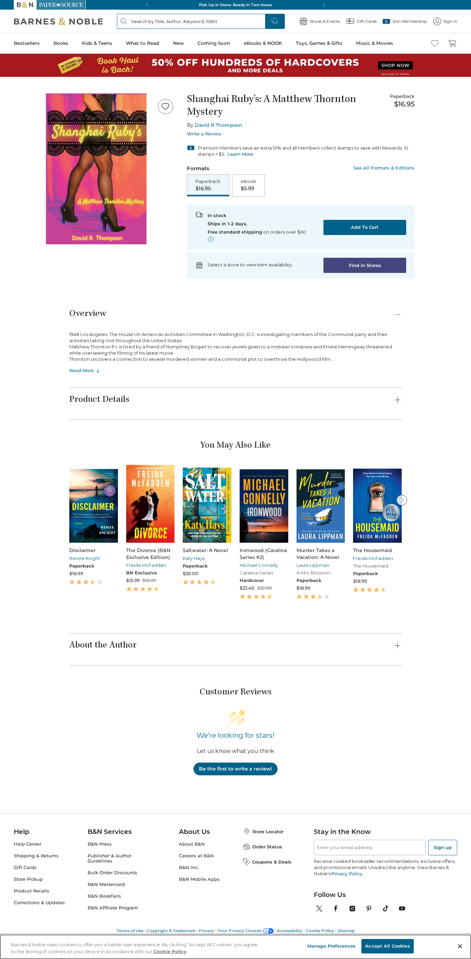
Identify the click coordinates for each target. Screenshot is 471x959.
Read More (81, 370)
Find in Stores (365, 265)
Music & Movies (374, 43)
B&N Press (100, 844)
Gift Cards (25, 867)
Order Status (267, 846)
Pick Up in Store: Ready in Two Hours (235, 4)
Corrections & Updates (39, 902)
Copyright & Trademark (171, 930)
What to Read (142, 43)
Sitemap (346, 930)
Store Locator (267, 831)
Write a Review (204, 133)
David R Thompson (218, 125)
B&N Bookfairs (104, 896)
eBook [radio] (248, 185)
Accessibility (289, 930)
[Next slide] (401, 500)
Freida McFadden (146, 565)
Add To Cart (365, 227)
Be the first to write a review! (235, 769)
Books (60, 43)
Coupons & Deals (271, 862)
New (178, 43)
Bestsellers (27, 43)
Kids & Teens (97, 43)
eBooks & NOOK (263, 43)
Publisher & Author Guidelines (109, 858)
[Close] (460, 946)
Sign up (443, 847)
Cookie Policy (320, 930)
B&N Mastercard (106, 884)
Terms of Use (130, 930)
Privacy (206, 930)
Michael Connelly (259, 565)
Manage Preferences (331, 946)
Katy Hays (193, 558)
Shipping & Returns (36, 855)
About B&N (192, 844)
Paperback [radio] (208, 185)
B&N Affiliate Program (113, 907)
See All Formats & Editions (383, 168)
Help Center (27, 844)
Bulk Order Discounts (112, 872)
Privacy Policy (346, 873)
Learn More (240, 154)
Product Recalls (31, 891)
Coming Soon (214, 43)
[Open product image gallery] (96, 168)
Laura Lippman (313, 565)
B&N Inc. (189, 867)
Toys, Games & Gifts (319, 43)
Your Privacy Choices (240, 930)
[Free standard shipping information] (210, 239)
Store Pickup (28, 879)
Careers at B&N (196, 855)
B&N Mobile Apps (199, 879)
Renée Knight (84, 558)
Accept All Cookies (387, 946)
